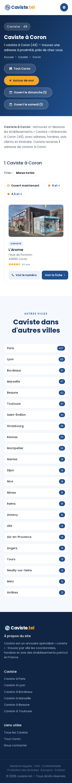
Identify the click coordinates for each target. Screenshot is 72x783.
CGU (37, 766)
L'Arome (16, 249)
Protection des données (23, 770)
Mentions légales (21, 766)
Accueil (9, 57)
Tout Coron (22, 69)
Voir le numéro (26, 275)
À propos (47, 770)
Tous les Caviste (16, 732)
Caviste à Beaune (17, 705)
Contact (59, 770)
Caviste (23, 7)
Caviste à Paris (14, 679)
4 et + (56, 186)
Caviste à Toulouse (18, 711)
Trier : (9, 173)
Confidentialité (51, 766)
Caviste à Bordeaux (18, 692)
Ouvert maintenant (25, 186)
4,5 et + (16, 194)
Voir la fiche (53, 275)
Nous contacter (15, 745)
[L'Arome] (36, 221)
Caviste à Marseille (17, 698)
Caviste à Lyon (14, 685)
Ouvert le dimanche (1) (30, 92)
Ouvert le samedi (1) (28, 104)
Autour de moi (23, 80)
